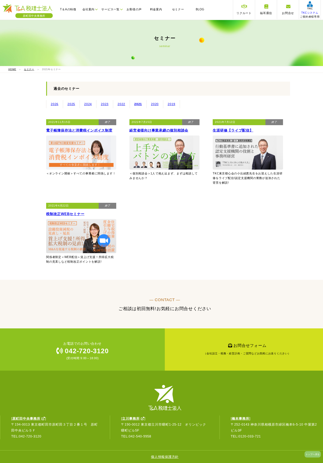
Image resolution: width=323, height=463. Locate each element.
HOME (12, 69)
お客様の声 (134, 9)
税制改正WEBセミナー (65, 214)
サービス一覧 (110, 9)
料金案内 (156, 9)
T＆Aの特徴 (68, 9)
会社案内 (88, 9)
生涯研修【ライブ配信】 (233, 130)
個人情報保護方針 (165, 457)
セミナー (178, 9)
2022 (121, 104)
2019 (171, 104)
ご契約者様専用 (309, 14)
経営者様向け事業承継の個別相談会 (158, 130)
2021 (138, 104)
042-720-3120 (86, 351)
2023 (105, 104)
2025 (71, 104)
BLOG (200, 9)
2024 (88, 104)
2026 (54, 104)
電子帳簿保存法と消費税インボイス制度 (79, 130)
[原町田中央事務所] (29, 12)
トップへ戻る (313, 454)
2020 (155, 104)
